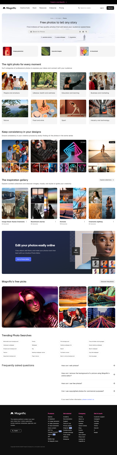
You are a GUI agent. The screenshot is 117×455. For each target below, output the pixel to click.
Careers (81, 423)
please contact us (88, 399)
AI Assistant (51, 419)
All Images (58, 18)
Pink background (64, 341)
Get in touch (98, 413)
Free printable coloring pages (96, 341)
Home (51, 18)
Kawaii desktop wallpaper (95, 345)
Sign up (110, 8)
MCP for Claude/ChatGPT (54, 431)
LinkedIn (96, 423)
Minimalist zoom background (10, 341)
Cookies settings (68, 432)
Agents (51, 434)
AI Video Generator (53, 423)
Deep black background (9, 356)
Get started (67, 413)
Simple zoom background (9, 349)
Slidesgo (81, 432)
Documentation (67, 419)
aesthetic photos (47, 37)
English (16, 430)
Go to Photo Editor (23, 259)
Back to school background (67, 356)
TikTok (96, 426)
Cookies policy (67, 430)
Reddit (96, 432)
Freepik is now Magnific (57, 2)
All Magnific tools (53, 441)
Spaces (50, 417)
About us (81, 419)
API (49, 437)
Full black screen (64, 352)
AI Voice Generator (53, 426)
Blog (80, 428)
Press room (82, 437)
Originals (67, 428)
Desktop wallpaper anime (38, 352)
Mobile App (51, 439)
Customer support (99, 417)
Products (51, 413)
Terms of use (67, 423)
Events (81, 430)
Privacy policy (67, 426)
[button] (16, 430)
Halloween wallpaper (8, 345)
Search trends (83, 426)
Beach (62, 349)
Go (6, 324)
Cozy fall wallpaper (94, 352)
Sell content (82, 434)
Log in (102, 8)
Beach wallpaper (93, 349)
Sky (33, 349)
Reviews (81, 421)
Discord (96, 428)
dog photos (73, 37)
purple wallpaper (60, 37)
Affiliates (65, 437)
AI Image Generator (53, 421)
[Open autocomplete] (30, 31)
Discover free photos (107, 281)
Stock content (52, 428)
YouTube (96, 421)
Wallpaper (34, 345)
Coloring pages (93, 356)
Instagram (97, 419)
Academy (66, 417)
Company (82, 413)
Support (65, 421)
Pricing (61, 8)
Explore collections (106, 180)
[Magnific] (18, 413)
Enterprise (66, 439)
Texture (5, 352)
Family (33, 341)
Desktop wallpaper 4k (66, 345)
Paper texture (35, 356)
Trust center (66, 434)
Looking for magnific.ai (82, 440)
